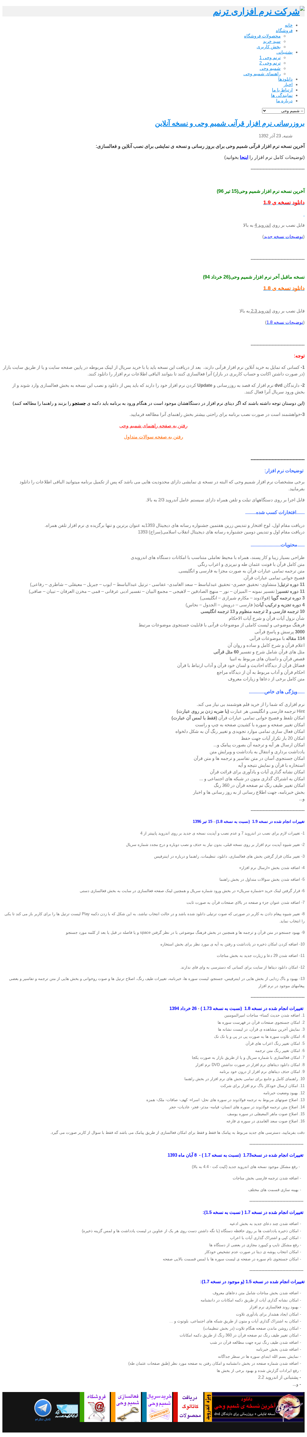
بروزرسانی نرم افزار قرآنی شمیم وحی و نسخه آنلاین (230, 123)
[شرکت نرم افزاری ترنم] (259, 11)
